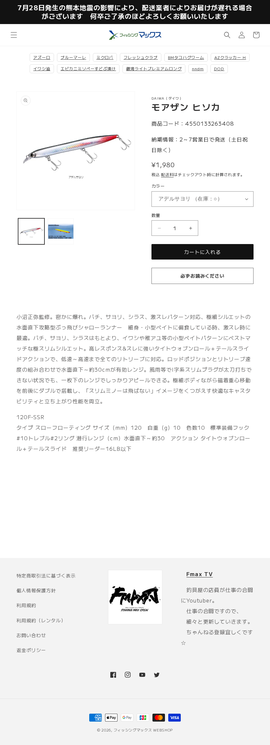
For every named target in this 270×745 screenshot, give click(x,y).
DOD (219, 68)
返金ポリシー (31, 650)
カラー (158, 186)
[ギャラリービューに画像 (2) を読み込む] (61, 231)
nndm (198, 68)
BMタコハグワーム (186, 57)
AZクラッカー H (230, 57)
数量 (155, 215)
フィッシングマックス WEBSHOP (143, 729)
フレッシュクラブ (140, 57)
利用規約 (26, 605)
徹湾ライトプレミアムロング (153, 68)
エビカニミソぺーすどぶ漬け (88, 68)
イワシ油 (41, 68)
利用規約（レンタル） (41, 620)
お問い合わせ (31, 635)
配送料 (167, 174)
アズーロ (41, 57)
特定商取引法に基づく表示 (46, 575)
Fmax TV (199, 574)
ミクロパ (105, 57)
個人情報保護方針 (36, 590)
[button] (14, 35)
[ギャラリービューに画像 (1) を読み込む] (31, 231)
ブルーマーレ (73, 57)
